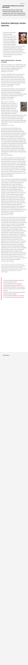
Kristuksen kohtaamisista (14, 280)
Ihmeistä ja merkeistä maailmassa (16, 297)
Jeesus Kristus (20, 295)
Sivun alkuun (6, 355)
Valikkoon (22, 3)
